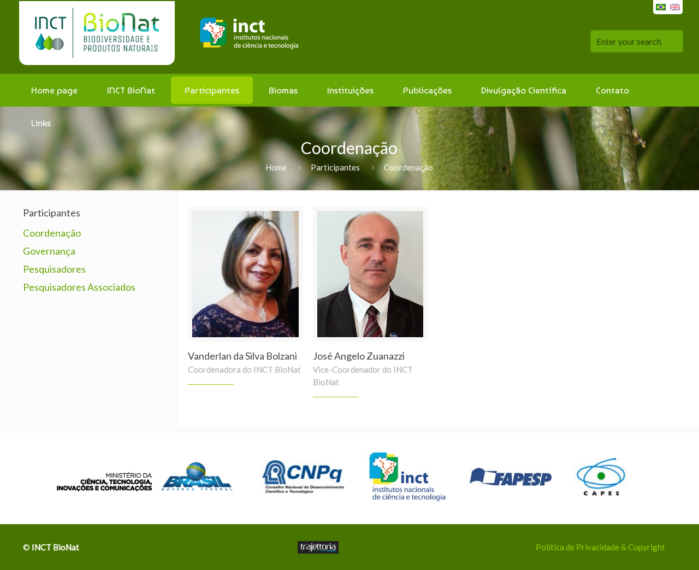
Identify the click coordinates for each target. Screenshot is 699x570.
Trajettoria (318, 547)
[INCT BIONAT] (163, 37)
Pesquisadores (54, 269)
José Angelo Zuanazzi (359, 356)
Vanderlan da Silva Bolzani (242, 356)
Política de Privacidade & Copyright (600, 547)
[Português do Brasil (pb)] (661, 6)
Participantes (335, 167)
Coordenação (52, 233)
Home (276, 167)
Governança (49, 251)
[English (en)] (675, 6)
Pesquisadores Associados (79, 287)
